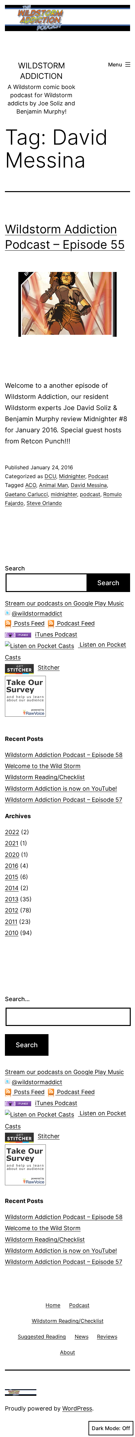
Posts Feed (28, 623)
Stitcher (49, 667)
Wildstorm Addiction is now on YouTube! (61, 788)
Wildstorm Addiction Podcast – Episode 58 (64, 754)
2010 (11, 932)
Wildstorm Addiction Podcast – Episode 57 (63, 799)
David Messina (89, 485)
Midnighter (72, 476)
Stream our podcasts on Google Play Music (64, 603)
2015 (11, 876)
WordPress (77, 1408)
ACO (30, 485)
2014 (12, 888)
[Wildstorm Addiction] (25, 695)
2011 (11, 921)
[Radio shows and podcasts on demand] (21, 667)
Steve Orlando (44, 503)
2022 (12, 832)
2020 (12, 854)
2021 (11, 843)
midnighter (64, 494)
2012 (11, 910)
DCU (50, 476)
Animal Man (53, 485)
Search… (17, 999)
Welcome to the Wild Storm (43, 766)
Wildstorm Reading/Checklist (45, 777)
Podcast (98, 476)
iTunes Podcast (56, 634)
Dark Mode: (106, 1428)
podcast (90, 494)
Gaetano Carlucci (26, 494)
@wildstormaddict (37, 613)
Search (15, 568)
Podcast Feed (75, 623)
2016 (11, 865)
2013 (11, 899)
